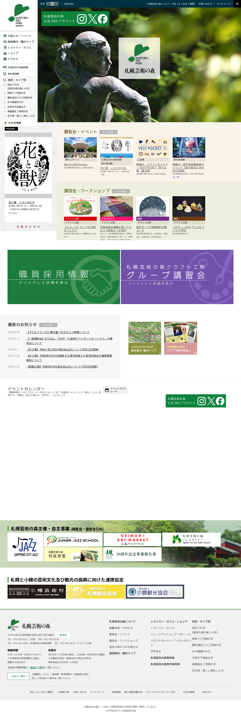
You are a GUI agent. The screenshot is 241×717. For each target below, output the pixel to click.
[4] (30, 227)
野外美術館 (13, 73)
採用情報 (116, 692)
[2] (22, 227)
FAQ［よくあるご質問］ (184, 3)
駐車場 (63, 634)
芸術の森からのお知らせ (123, 647)
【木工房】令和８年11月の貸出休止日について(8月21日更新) (62, 349)
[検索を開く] (237, 4)
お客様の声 (63, 692)
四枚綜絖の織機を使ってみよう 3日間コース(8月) (116, 228)
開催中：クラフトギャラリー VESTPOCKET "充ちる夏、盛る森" (152, 167)
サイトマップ (223, 3)
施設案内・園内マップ (21, 41)
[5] (34, 227)
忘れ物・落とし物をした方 (21, 115)
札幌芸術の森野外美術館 (165, 664)
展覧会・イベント (119, 634)
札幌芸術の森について (158, 3)
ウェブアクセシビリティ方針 (160, 692)
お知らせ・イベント (19, 36)
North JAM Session (76, 164)
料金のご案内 (18, 676)
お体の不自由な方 (17, 106)
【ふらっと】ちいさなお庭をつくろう (80, 228)
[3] (26, 227)
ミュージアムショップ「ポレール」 (172, 634)
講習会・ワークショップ (123, 640)
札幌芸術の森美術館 (18, 67)
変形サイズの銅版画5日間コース (151, 228)
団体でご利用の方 (17, 92)
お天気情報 (14, 123)
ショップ (13, 53)
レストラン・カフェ (19, 47)
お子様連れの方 (15, 102)
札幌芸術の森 (129, 710)
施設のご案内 (37, 667)
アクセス (13, 59)
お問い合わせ (205, 3)
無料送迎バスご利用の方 (20, 97)
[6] (38, 227)
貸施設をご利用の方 (18, 111)
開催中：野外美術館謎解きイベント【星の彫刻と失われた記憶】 (188, 167)
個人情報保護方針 (133, 692)
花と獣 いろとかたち (21, 202)
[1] (18, 227)
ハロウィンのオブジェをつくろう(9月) (188, 228)
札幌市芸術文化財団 (120, 706)
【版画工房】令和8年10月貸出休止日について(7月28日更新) (62, 366)
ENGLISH (68, 3)
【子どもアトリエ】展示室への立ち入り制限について (58, 332)
